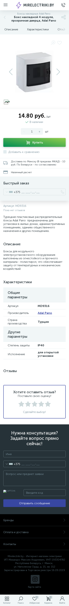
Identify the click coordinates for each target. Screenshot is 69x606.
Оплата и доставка (16, 532)
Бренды (8, 520)
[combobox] (11, 192)
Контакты (9, 544)
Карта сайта (34, 587)
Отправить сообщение (34, 503)
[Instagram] (35, 579)
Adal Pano (45, 313)
